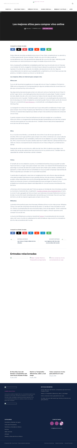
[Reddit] (36, 49)
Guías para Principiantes (11, 424)
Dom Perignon (29, 102)
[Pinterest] (24, 49)
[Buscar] (72, 3)
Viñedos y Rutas (33, 9)
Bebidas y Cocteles (60, 9)
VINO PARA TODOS (47, 28)
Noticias (7, 429)
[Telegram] (42, 49)
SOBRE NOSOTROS (10, 391)
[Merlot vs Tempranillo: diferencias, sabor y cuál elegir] (38, 313)
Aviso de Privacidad (68, 443)
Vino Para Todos (19, 9)
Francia (41, 216)
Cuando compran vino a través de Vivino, (49, 191)
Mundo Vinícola (46, 9)
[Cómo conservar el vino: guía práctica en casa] (58, 313)
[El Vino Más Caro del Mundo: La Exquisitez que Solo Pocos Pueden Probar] (19, 313)
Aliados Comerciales (59, 443)
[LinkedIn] (30, 49)
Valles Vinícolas (8, 431)
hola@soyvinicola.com (56, 428)
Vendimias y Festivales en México (13, 427)
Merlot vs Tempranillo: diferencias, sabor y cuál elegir (38, 373)
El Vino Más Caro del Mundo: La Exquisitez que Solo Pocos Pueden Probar (19, 373)
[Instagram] (57, 423)
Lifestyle (7, 434)
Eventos (8, 9)
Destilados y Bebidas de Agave (13, 422)
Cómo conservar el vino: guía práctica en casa (52, 395)
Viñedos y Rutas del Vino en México (14, 436)
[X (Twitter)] (18, 49)
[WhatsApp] (48, 49)
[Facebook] (12, 49)
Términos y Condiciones (49, 443)
